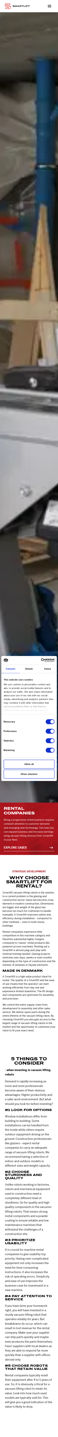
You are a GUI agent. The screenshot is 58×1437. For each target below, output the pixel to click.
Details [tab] (29, 668)
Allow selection (29, 774)
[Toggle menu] (49, 6)
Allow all (29, 764)
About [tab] (47, 668)
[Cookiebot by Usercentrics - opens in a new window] (41, 660)
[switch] (50, 731)
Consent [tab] (10, 668)
